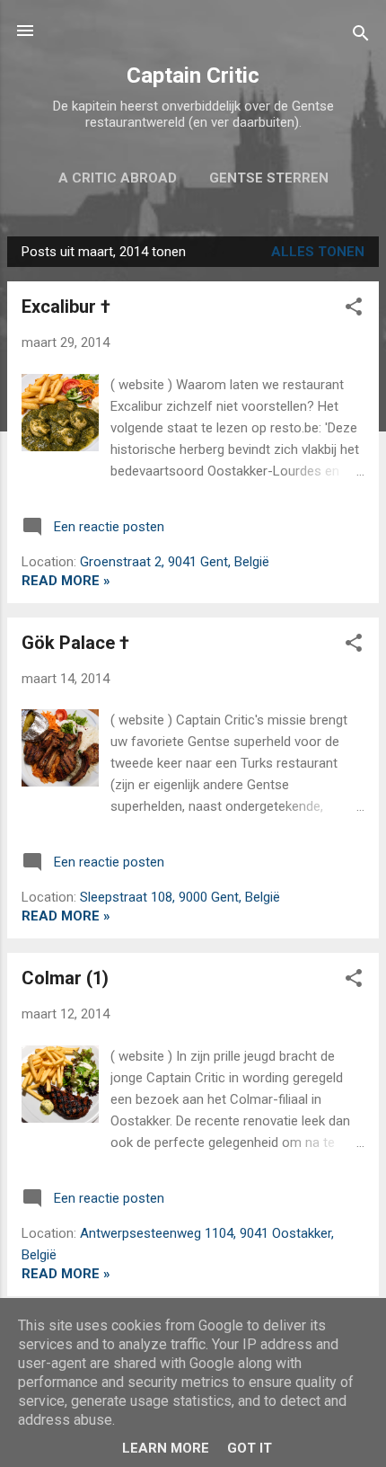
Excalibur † (66, 306)
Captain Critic (193, 75)
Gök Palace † (75, 642)
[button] (353, 310)
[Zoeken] (361, 36)
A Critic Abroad (117, 178)
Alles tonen (317, 252)
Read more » (66, 581)
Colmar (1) (65, 978)
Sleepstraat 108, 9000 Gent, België (180, 897)
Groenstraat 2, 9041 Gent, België (174, 562)
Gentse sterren (269, 178)
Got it (249, 1448)
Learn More (165, 1448)
